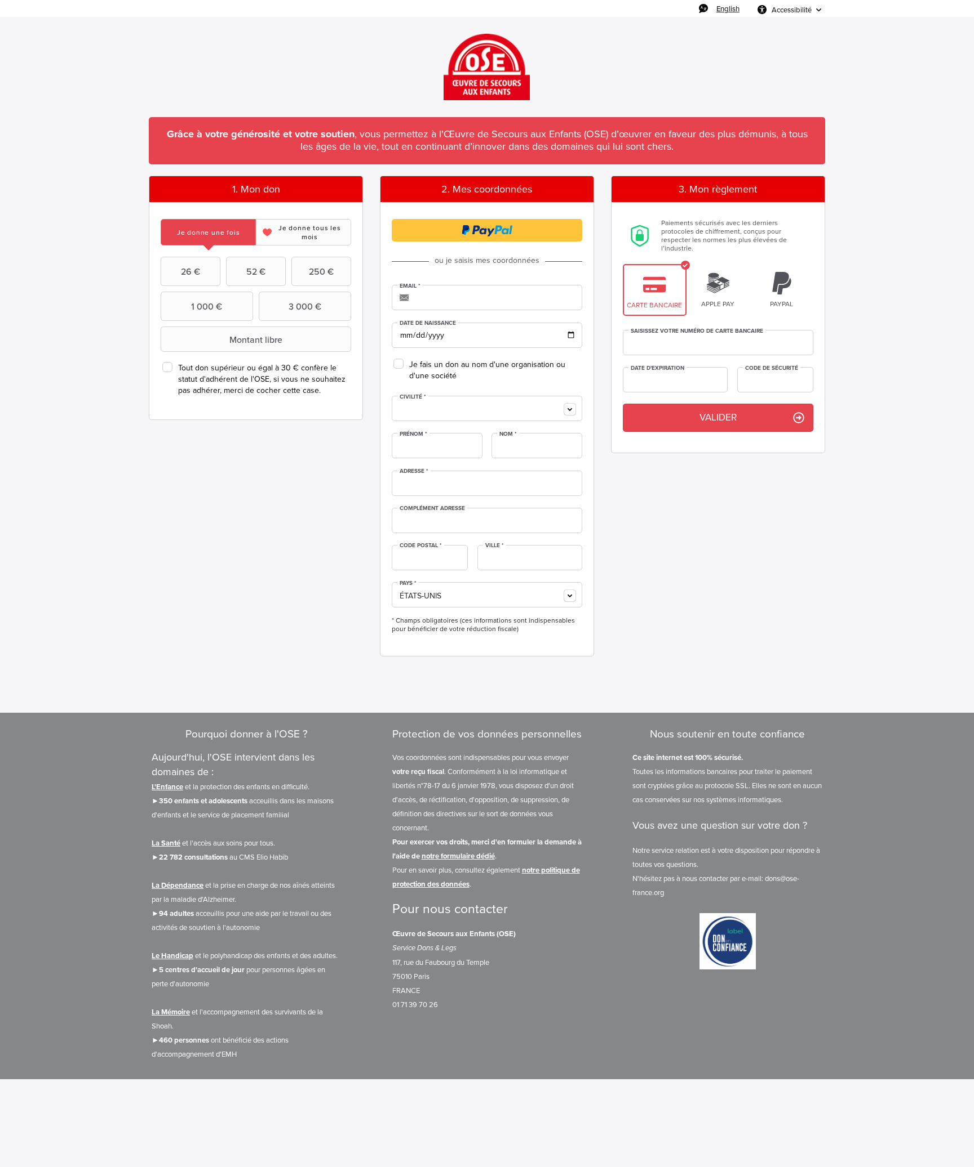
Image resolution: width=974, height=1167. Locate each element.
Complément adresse (432, 508)
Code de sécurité (771, 368)
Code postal (421, 545)
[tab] (208, 232)
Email (410, 286)
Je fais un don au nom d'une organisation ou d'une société (487, 370)
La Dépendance (177, 885)
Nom (508, 434)
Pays (408, 583)
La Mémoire (171, 1012)
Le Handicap (172, 955)
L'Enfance (167, 786)
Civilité (413, 397)
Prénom (413, 434)
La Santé (166, 843)
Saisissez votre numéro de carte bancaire (697, 331)
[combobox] (487, 408)
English (728, 8)
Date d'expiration (657, 368)
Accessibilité (792, 10)
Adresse (414, 471)
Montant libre (255, 339)
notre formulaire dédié (458, 856)
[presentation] (208, 232)
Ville (494, 545)
